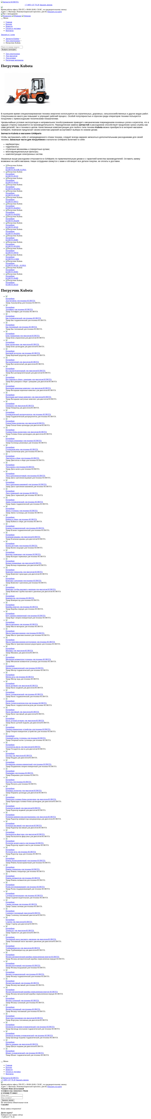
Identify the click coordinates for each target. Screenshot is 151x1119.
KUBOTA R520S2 (13, 189)
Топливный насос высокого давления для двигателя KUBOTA (31, 939)
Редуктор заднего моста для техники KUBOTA (25, 843)
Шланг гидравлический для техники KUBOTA (25, 1053)
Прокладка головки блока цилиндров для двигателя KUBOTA (31, 799)
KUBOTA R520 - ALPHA (16, 265)
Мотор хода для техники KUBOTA (20, 677)
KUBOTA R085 (12, 240)
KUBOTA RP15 (12, 202)
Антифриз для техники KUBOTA (19, 309)
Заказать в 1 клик (8, 35)
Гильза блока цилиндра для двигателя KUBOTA (25, 423)
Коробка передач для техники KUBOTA (22, 607)
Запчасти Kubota (12, 39)
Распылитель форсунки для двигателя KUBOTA (25, 834)
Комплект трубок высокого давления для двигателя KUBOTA (31, 589)
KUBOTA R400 (12, 278)
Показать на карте (54, 12)
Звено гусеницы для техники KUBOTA (22, 511)
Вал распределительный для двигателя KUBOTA (25, 371)
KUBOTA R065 (12, 272)
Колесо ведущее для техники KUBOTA (21, 546)
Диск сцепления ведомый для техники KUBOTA (25, 476)
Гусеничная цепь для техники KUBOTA (22, 449)
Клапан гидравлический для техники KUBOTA (25, 528)
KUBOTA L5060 (12, 259)
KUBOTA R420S (12, 221)
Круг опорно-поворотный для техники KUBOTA (26, 616)
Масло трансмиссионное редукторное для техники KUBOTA (30, 642)
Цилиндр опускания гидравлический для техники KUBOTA (30, 1027)
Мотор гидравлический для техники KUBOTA (25, 668)
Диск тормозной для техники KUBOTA (22, 493)
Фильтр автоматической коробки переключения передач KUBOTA (32, 957)
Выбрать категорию (9, 49)
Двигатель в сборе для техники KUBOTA (22, 458)
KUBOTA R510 (12, 285)
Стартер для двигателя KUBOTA (19, 922)
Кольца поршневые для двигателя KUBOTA (23, 563)
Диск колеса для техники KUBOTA (20, 467)
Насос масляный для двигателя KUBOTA (22, 712)
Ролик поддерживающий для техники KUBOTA (25, 887)
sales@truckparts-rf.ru (12, 4)
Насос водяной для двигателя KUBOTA (22, 686)
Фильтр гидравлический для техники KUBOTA (25, 974)
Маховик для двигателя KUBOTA (19, 651)
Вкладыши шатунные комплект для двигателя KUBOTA (28, 397)
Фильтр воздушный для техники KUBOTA (23, 965)
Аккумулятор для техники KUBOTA (20, 301)
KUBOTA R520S (12, 195)
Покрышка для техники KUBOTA (19, 773)
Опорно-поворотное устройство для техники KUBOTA (28, 729)
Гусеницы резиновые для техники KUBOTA (24, 441)
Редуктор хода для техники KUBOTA (21, 852)
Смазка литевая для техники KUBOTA (21, 904)
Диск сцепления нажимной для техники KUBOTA (26, 484)
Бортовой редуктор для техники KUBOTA (23, 353)
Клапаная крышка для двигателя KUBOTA (23, 537)
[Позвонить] (6, 16)
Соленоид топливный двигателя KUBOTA (23, 913)
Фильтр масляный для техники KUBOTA (22, 983)
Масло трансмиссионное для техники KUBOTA (25, 633)
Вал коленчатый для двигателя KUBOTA (22, 362)
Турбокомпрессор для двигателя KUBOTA (23, 948)
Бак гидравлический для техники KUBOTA (23, 318)
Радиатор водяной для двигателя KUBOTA (23, 808)
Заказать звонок (46, 5)
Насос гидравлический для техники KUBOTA (24, 694)
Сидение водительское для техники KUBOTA (24, 896)
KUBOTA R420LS (13, 208)
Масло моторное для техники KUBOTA (22, 624)
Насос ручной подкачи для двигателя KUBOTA (25, 721)
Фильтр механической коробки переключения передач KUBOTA (32, 992)
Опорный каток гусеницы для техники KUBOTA (26, 738)
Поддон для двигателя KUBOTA (19, 756)
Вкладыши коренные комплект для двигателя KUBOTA (28, 388)
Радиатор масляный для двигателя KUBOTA (24, 826)
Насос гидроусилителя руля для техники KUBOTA (26, 703)
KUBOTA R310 (12, 176)
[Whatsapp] (16, 16)
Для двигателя (11, 56)
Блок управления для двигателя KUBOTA (23, 336)
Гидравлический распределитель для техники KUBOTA (28, 414)
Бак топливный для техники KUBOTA (21, 327)
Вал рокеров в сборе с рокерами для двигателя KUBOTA (29, 379)
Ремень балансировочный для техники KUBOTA (25, 861)
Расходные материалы (14, 60)
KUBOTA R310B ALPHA (16, 170)
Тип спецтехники (13, 41)
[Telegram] (26, 16)
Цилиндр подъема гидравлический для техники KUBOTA (29, 1035)
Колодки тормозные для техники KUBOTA (23, 554)
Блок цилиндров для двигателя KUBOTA (22, 344)
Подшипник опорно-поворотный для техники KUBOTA (28, 764)
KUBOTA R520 (12, 227)
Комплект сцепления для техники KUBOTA (23, 581)
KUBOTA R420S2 (13, 214)
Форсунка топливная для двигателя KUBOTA (24, 1018)
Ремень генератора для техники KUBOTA (23, 869)
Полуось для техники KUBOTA (18, 782)
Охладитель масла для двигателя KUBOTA (23, 747)
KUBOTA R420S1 (13, 234)
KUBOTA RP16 (12, 253)
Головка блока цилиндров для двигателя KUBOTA (26, 432)
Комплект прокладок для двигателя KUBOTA (24, 572)
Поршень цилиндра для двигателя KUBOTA (24, 791)
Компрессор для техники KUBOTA (20, 598)
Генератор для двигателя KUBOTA (20, 406)
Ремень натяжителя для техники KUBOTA (23, 878)
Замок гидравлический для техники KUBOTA (24, 502)
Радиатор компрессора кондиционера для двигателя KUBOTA (31, 817)
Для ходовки (11, 58)
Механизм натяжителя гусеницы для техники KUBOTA (28, 659)
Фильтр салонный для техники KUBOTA (22, 1000)
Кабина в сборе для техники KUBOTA (21, 519)
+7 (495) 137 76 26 (32, 5)
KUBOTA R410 (12, 182)
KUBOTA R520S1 (13, 246)
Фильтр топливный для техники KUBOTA (23, 1009)
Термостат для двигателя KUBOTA (20, 931)
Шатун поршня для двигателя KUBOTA (22, 1044)
